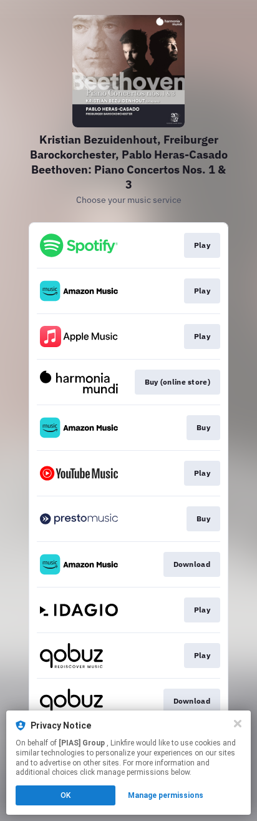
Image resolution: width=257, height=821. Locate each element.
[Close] (238, 724)
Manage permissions (165, 795)
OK (65, 795)
